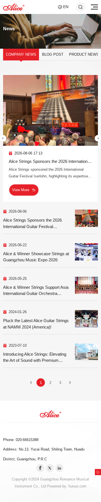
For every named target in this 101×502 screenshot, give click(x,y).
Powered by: (57, 486)
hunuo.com (77, 486)
